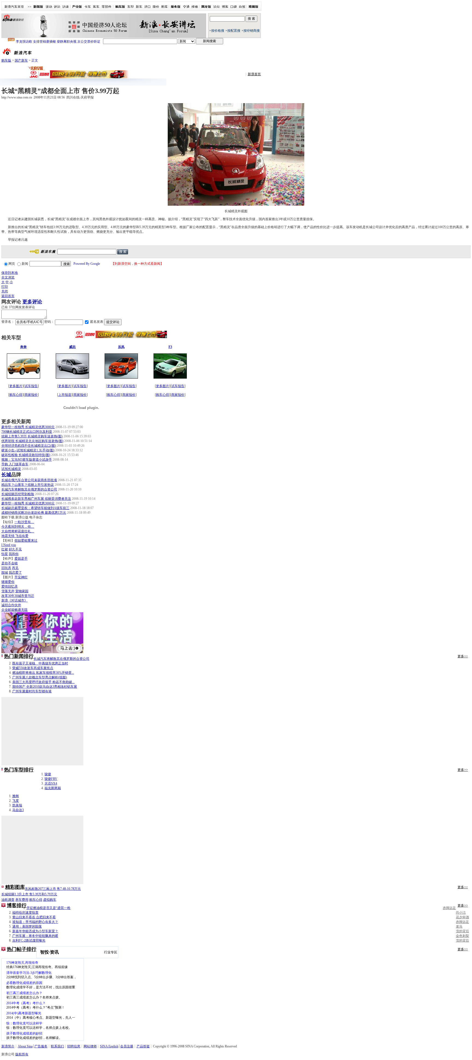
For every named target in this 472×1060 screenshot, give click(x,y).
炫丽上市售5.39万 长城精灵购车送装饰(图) (32, 436)
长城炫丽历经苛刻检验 (17, 494)
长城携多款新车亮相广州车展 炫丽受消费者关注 (36, 499)
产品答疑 (143, 1046)
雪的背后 (462, 931)
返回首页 (7, 296)
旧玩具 (6, 568)
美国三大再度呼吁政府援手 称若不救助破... (43, 682)
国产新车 (21, 60)
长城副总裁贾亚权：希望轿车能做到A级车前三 (35, 508)
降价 (156, 7)
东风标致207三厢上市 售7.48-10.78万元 (53, 889)
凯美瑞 (17, 805)
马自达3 (18, 810)
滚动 (49, 7)
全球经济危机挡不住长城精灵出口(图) (28, 446)
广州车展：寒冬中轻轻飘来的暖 (35, 936)
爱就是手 (21, 559)
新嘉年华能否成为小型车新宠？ (35, 931)
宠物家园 (21, 591)
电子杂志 (35, 517)
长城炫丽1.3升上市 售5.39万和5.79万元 (29, 894)
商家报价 (31, 395)
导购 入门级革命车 (14, 464)
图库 (164, 7)
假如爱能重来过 (25, 540)
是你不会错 (9, 563)
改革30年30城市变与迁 (17, 596)
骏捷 (48, 774)
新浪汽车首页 (14, 7)
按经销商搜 (251, 31)
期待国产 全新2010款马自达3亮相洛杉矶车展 (44, 687)
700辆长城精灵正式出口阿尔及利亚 (26, 432)
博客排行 (16, 905)
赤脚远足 (449, 908)
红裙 (4, 549)
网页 (11, 264)
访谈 (65, 7)
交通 (186, 7)
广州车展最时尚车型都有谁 (32, 691)
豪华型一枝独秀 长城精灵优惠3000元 (28, 427)
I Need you (8, 545)
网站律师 (90, 1046)
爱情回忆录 (9, 586)
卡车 (87, 7)
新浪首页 (254, 74)
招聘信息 (73, 1046)
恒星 (4, 554)
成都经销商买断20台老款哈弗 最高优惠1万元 (33, 513)
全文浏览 (7, 277)
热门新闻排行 (19, 656)
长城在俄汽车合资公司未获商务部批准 (29, 480)
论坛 (216, 7)
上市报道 (64, 395)
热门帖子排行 (21, 949)
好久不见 (15, 549)
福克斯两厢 (53, 788)
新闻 (25, 264)
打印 (4, 287)
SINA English (109, 1046)
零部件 (106, 7)
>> (29, 7)
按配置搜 (233, 31)
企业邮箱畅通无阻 (14, 610)
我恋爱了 (15, 572)
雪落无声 (7, 591)
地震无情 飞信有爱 (14, 536)
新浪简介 (7, 1046)
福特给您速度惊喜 (25, 912)
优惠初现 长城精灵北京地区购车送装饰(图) (32, 441)
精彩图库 (15, 887)
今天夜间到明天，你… (17, 526)
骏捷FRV (51, 779)
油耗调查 (7, 900)
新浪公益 (21, 517)
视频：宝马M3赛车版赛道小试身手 (26, 459)
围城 (4, 572)
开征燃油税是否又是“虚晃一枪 (48, 908)
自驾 (242, 7)
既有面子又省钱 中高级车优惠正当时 (40, 663)
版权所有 (21, 1054)
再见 (15, 568)
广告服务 (41, 1046)
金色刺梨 (462, 936)
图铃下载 (7, 517)
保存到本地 (9, 273)
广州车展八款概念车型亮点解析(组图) (39, 677)
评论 (57, 7)
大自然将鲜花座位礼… (17, 531)
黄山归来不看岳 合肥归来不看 (34, 917)
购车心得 (15, 395)
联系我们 (57, 1046)
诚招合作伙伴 (11, 605)
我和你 (14, 554)
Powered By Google (86, 264)
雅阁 (15, 796)
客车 (96, 7)
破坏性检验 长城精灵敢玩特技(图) (25, 455)
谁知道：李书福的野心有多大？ (35, 922)
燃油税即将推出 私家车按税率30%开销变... (43, 673)
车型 (130, 7)
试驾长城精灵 (11, 469)
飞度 (15, 801)
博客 (225, 7)
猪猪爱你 (7, 582)
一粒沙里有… (24, 522)
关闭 (4, 291)
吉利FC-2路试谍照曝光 (28, 940)
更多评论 (32, 301)
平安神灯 (21, 577)
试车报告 (31, 386)
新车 (139, 7)
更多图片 (15, 386)
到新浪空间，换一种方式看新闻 (137, 264)
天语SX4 (51, 783)
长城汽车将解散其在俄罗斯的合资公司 (29, 489)
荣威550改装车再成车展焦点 (32, 668)
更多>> (463, 656)
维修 (194, 7)
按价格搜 (217, 31)
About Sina (25, 1046)
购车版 (6, 60)
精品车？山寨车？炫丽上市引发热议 (27, 485)
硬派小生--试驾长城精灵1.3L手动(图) (27, 450)
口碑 (233, 7)
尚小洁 (461, 912)
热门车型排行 (19, 770)
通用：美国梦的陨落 (27, 926)
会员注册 (126, 1046)
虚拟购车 (49, 900)
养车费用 (21, 900)
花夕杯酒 (462, 917)
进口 (147, 7)
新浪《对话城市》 (14, 600)
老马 (459, 926)
